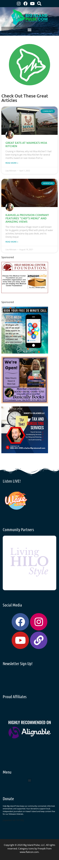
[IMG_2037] (24, 352)
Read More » (11, 163)
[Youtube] (32, 4)
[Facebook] (25, 4)
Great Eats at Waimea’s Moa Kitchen (26, 144)
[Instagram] (19, 4)
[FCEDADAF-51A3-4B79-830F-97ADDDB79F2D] (24, 452)
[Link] (38, 640)
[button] (29, 30)
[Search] (39, 4)
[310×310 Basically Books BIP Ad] (24, 402)
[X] (24, 292)
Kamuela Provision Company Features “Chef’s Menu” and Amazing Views (27, 218)
